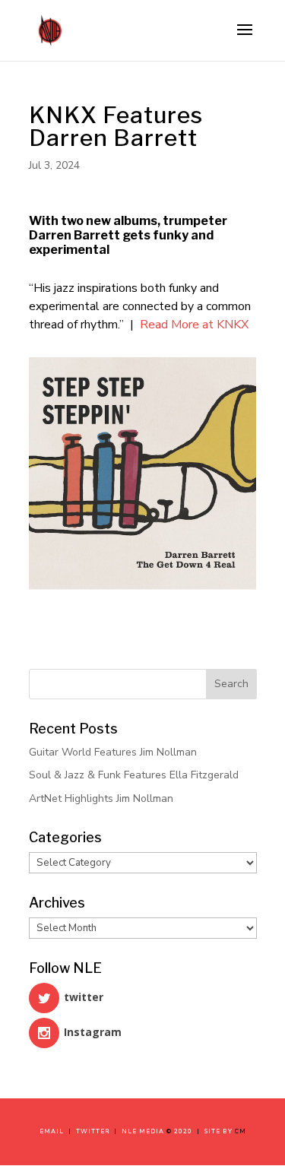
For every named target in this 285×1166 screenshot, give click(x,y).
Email (54, 1131)
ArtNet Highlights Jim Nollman (101, 798)
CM (240, 1131)
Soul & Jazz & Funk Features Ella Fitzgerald (134, 775)
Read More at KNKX (194, 324)
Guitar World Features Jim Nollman (113, 752)
